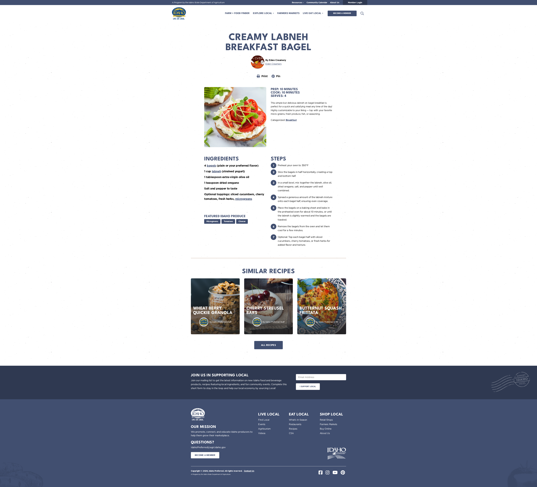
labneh (216, 171)
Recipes (293, 428)
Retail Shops (326, 419)
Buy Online (325, 428)
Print (264, 76)
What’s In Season (298, 419)
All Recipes (268, 345)
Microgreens (212, 221)
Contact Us (249, 471)
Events (261, 424)
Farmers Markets (288, 13)
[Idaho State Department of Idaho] (336, 453)
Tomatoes (228, 221)
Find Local (263, 419)
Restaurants (295, 424)
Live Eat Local (312, 13)
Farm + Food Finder (237, 13)
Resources (297, 2)
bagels (211, 165)
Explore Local (263, 13)
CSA (291, 433)
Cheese (242, 221)
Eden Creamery (273, 63)
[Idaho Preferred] (179, 13)
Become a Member (342, 13)
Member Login (355, 2)
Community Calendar (317, 2)
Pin (278, 76)
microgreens (243, 199)
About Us (334, 2)
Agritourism (264, 428)
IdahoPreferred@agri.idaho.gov (208, 447)
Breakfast (291, 120)
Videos (261, 433)
